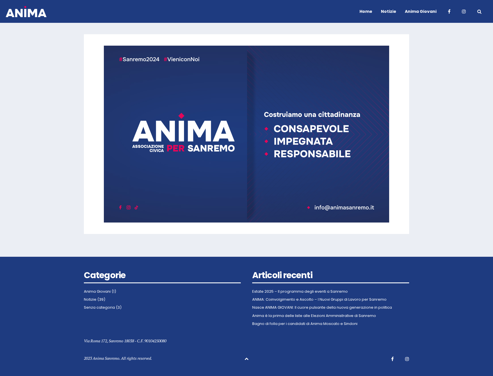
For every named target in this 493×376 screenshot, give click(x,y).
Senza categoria (99, 307)
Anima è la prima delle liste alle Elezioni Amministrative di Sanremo (314, 315)
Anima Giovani (97, 291)
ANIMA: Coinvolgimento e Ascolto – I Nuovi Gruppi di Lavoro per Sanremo (319, 299)
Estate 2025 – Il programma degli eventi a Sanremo (300, 291)
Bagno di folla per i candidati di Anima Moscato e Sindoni (304, 323)
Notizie (90, 299)
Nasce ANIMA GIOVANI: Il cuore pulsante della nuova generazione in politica (322, 307)
